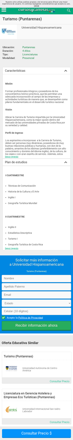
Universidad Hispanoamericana (41, 27)
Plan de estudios (16, 162)
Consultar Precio (59, 381)
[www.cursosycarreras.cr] (37, 10)
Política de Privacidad (30, 317)
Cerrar (36, 6)
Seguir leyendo (11, 157)
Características (15, 70)
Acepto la (25, 317)
